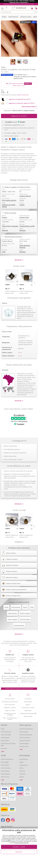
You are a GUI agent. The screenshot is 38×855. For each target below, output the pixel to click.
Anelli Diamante (6, 732)
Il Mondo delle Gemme (27, 714)
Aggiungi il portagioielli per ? (20, 99)
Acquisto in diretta (10, 708)
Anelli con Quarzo (25, 619)
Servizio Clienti (10, 699)
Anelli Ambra (5, 765)
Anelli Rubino (5, 738)
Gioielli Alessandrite (25, 735)
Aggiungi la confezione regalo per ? (22, 103)
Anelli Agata (5, 762)
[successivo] (34, 283)
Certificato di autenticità (10, 702)
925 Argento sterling (9, 200)
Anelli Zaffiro (5, 741)
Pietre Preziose (13, 17)
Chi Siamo (28, 699)
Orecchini (4, 748)
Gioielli (4, 17)
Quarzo (4, 217)
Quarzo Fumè (24, 217)
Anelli (32, 607)
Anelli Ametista (6, 768)
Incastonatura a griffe (27, 226)
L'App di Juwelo (10, 711)
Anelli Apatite (5, 771)
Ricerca (35, 12)
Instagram (13, 820)
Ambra (21, 768)
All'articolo (18, 260)
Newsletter (28, 711)
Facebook (3, 820)
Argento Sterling (25, 196)
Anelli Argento (5, 774)
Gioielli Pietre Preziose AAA (8, 745)
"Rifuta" (9, 840)
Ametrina (22, 771)
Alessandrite (23, 765)
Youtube (8, 820)
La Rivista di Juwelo (28, 708)
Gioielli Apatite (24, 744)
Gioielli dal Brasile (19, 626)
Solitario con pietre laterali (8, 206)
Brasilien (22, 230)
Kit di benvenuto (10, 705)
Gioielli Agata (23, 732)
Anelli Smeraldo (6, 735)
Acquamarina (23, 759)
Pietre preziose (15, 607)
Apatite (21, 777)
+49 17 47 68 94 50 (10, 676)
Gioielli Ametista (24, 738)
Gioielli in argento (25, 613)
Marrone (5, 230)
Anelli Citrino (5, 777)
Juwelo (21, 205)
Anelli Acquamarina (7, 759)
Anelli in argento (12, 619)
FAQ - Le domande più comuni (10, 718)
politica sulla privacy (21, 843)
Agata (21, 762)
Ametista (22, 774)
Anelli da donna (12, 613)
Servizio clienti (9, 673)
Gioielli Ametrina (24, 741)
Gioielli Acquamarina (26, 729)
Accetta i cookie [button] (19, 847)
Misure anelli (28, 716)
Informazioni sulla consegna (10, 714)
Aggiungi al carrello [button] (19, 116)
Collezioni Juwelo (25, 17)
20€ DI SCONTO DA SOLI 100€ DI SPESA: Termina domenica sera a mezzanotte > (19, 1)
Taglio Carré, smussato (10, 226)
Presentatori (28, 702)
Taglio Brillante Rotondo (24, 247)
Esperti (28, 705)
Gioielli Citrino (24, 747)
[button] (2, 8)
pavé (3, 252)
